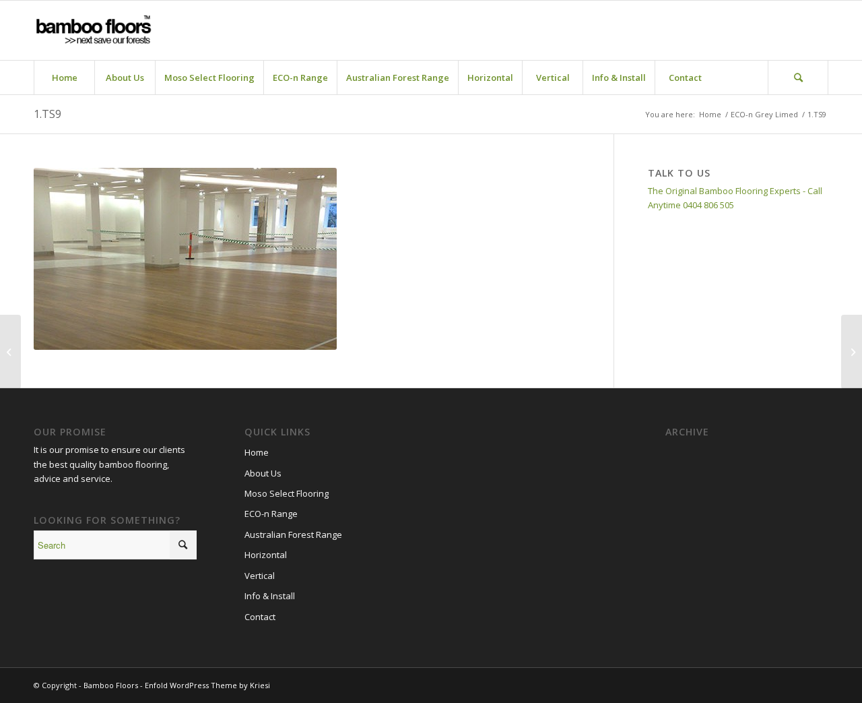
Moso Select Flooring (286, 493)
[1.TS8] (10, 352)
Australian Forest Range (293, 534)
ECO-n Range (271, 514)
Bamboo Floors (111, 685)
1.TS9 (47, 113)
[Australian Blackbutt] (851, 352)
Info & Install (269, 596)
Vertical (259, 576)
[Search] (798, 77)
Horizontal (265, 555)
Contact (259, 617)
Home (256, 452)
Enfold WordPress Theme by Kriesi (207, 685)
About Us (262, 473)
